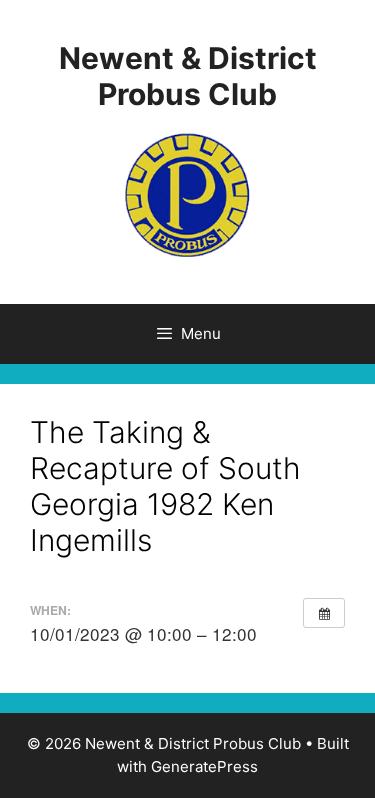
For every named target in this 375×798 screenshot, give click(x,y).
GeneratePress (204, 766)
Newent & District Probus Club (188, 76)
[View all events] (324, 613)
